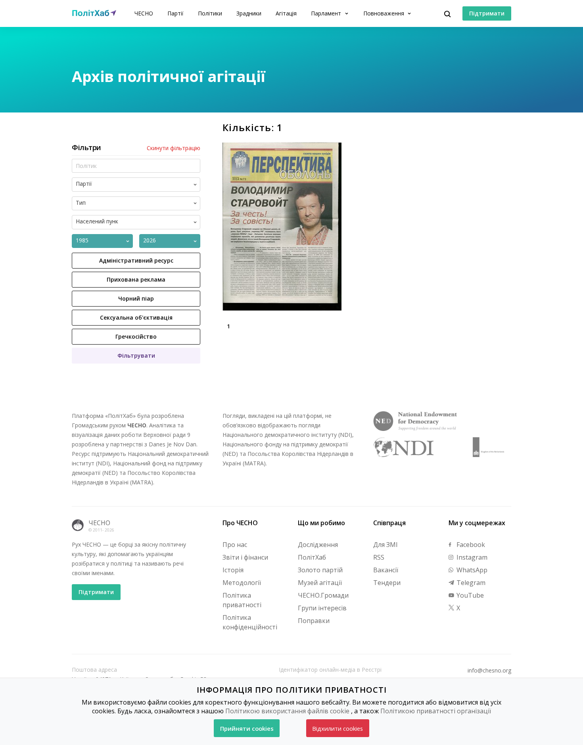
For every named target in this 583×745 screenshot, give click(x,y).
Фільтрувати (136, 355)
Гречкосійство (136, 336)
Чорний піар (136, 298)
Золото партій (320, 570)
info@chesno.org (489, 670)
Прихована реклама (136, 279)
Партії (175, 13)
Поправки (314, 620)
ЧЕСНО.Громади (323, 595)
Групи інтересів (322, 608)
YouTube (469, 595)
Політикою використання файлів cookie (287, 711)
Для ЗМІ (385, 544)
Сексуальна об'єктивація (136, 317)
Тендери (387, 582)
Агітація (286, 13)
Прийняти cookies (247, 728)
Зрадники (248, 13)
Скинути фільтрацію (173, 148)
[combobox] (142, 184)
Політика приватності (241, 600)
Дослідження (318, 544)
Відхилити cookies (337, 728)
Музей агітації (320, 582)
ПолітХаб (312, 557)
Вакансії (385, 570)
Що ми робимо (321, 522)
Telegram (470, 582)
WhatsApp (471, 570)
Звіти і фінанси (245, 557)
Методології (241, 582)
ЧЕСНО (143, 13)
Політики (210, 13)
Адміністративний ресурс (136, 260)
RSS (378, 557)
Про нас (234, 544)
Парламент (327, 13)
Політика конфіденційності (249, 622)
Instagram (471, 557)
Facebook (470, 544)
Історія (233, 570)
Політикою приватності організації (435, 711)
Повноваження (384, 13)
